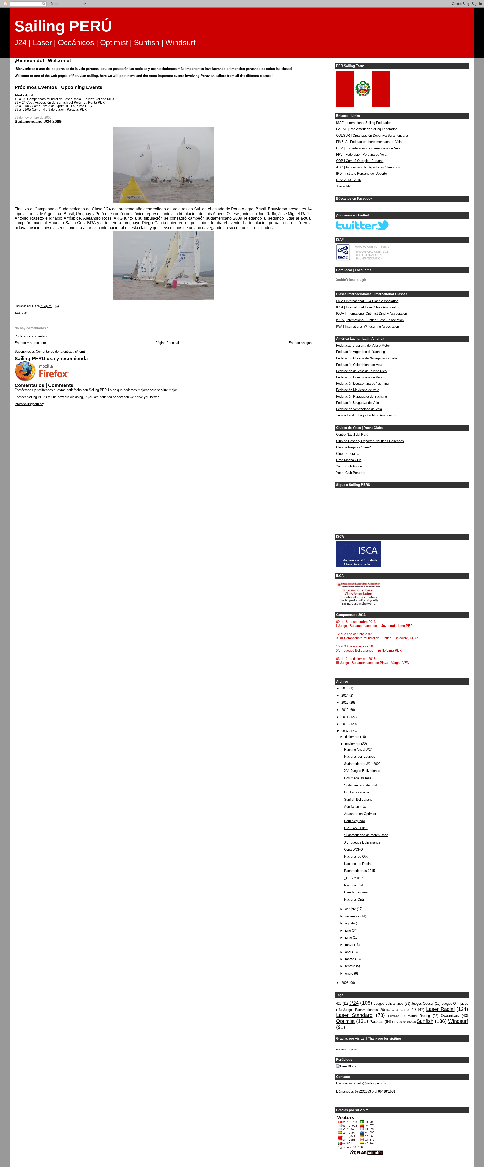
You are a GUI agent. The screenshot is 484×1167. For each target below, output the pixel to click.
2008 (345, 983)
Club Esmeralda (347, 454)
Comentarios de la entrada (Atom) (60, 351)
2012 (345, 710)
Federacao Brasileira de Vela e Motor (363, 345)
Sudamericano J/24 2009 (362, 764)
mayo (349, 945)
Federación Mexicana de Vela (357, 390)
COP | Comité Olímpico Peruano (359, 161)
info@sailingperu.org (29, 404)
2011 (345, 717)
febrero (350, 966)
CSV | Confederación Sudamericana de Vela (368, 148)
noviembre (353, 744)
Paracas (376, 1021)
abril (348, 952)
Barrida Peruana (356, 892)
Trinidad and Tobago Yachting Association (366, 415)
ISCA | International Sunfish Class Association (370, 320)
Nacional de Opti (356, 856)
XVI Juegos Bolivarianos (362, 771)
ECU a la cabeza (356, 792)
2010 (345, 724)
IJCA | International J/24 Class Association (367, 301)
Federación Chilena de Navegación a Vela (366, 358)
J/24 (24, 312)
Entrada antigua (300, 343)
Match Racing (419, 1016)
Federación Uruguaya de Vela (357, 403)
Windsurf (458, 1021)
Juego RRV (344, 186)
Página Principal (167, 343)
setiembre (352, 916)
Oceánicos (450, 1015)
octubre (351, 909)
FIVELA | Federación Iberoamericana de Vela (369, 142)
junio (349, 937)
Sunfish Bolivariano (358, 799)
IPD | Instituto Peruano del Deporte (361, 173)
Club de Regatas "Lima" (353, 447)
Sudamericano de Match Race (366, 835)
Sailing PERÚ (63, 26)
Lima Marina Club (348, 460)
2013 (345, 702)
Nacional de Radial (357, 864)
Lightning (393, 1015)
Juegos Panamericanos (360, 1010)
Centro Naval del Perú (352, 434)
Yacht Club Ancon (349, 466)
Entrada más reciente (30, 343)
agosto (350, 923)
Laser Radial (440, 1009)
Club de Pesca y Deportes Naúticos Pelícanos (370, 441)
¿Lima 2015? (353, 878)
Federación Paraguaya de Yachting (361, 396)
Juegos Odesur (422, 1004)
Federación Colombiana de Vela (359, 365)
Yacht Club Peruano (350, 473)
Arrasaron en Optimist (360, 814)
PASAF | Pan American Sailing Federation (366, 129)
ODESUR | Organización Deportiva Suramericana (372, 135)
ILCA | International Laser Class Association (368, 307)
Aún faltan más (355, 806)
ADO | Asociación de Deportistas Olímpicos (368, 167)
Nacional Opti (354, 899)
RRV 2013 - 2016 (348, 180)
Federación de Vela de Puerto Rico (361, 371)
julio (348, 930)
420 (338, 1004)
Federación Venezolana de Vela (359, 409)
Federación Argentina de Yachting (360, 352)
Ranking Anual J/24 (358, 749)
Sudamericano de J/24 (360, 785)
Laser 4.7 (408, 1009)
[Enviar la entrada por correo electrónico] (57, 306)
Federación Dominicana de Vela (359, 377)
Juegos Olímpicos (455, 1004)
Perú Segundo (354, 821)
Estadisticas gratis (346, 1049)
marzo (350, 959)
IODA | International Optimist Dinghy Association (371, 313)
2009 (345, 731)
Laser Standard (354, 1015)
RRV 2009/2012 (402, 1021)
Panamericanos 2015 (359, 871)
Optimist (345, 1021)
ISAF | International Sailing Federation (363, 123)
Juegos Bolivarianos (389, 1004)
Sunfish (425, 1021)
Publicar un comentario (31, 336)
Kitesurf (390, 1010)
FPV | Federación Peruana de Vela (361, 154)
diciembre (352, 737)
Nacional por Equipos (359, 756)
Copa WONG (353, 849)
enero (349, 973)
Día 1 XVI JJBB (356, 828)
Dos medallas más (357, 778)
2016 (345, 688)
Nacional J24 (353, 885)
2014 (345, 695)
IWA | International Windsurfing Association (367, 326)
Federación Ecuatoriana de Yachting (362, 383)
